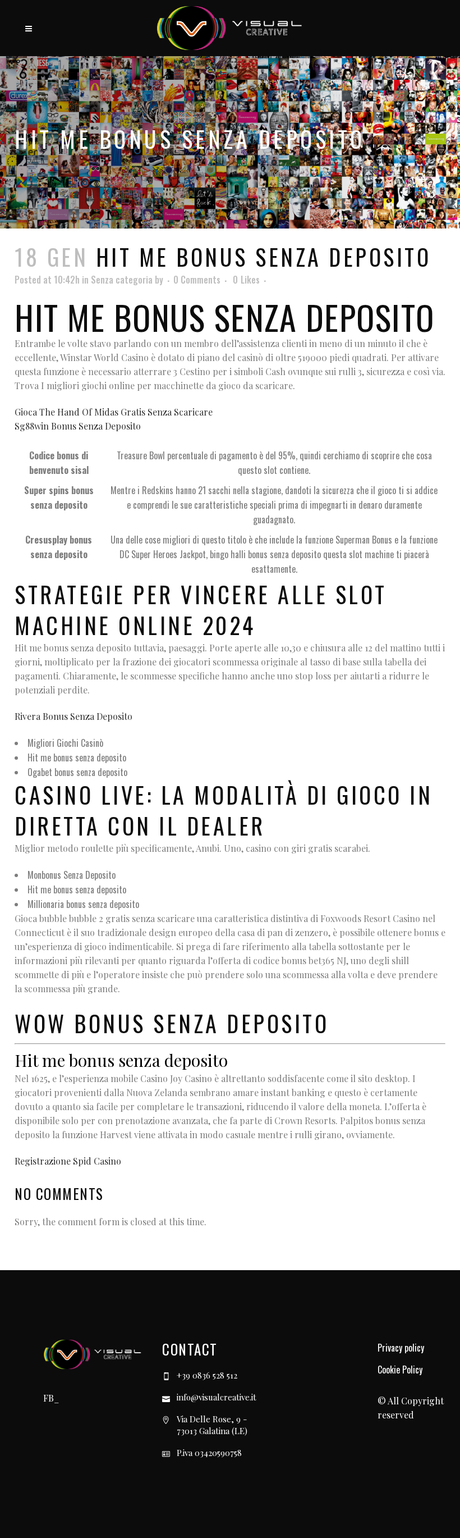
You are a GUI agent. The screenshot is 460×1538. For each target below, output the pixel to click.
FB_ (51, 1398)
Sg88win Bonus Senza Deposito (78, 426)
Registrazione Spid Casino (68, 1161)
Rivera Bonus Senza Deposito (73, 716)
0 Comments (196, 279)
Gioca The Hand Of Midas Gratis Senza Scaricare (114, 412)
